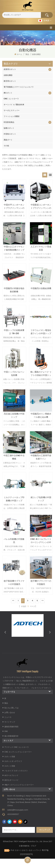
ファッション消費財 (12, 116)
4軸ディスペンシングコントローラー (19, 784)
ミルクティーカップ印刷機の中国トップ (14, 499)
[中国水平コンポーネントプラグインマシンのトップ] (14, 192)
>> (43, 600)
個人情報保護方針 (11, 736)
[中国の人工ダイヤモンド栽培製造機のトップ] (14, 233)
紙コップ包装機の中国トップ (41, 499)
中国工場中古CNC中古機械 (14, 457)
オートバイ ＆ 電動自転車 (14, 104)
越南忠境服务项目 (11, 726)
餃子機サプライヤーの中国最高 (41, 582)
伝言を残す (27, 860)
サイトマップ (9, 722)
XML (6, 731)
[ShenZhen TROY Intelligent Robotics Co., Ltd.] (27, 6)
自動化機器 (8, 75)
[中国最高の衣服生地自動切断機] (14, 275)
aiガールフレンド (11, 775)
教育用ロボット (10, 81)
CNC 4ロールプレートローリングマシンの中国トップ (40, 541)
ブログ (33, 846)
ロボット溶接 (9, 756)
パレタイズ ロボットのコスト (16, 770)
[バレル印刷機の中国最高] (14, 526)
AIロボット (8, 93)
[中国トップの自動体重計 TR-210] (14, 317)
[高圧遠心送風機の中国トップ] (14, 400)
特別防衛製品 (9, 122)
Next (50, 632)
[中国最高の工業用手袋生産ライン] (41, 442)
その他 (6, 145)
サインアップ (44, 829)
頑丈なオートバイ (11, 780)
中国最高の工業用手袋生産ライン (41, 457)
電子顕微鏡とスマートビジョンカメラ (19, 87)
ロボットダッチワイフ (13, 761)
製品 (27, 54)
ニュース (7, 717)
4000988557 (13, 814)
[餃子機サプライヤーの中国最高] (41, 568)
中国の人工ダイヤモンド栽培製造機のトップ (14, 248)
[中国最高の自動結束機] (41, 275)
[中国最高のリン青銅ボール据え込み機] (41, 400)
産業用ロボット (10, 69)
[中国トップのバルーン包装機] (14, 359)
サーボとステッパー (12, 110)
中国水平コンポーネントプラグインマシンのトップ (14, 206)
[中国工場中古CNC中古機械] (14, 442)
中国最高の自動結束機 (41, 288)
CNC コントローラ (11, 98)
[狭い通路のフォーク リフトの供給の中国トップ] (41, 359)
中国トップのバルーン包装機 (14, 373)
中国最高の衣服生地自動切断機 (14, 290)
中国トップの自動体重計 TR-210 (14, 332)
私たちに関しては (11, 708)
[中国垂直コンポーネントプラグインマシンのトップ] (41, 192)
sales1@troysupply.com (17, 810)
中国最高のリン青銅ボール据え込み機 (41, 415)
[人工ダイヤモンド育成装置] (41, 233)
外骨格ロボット (10, 134)
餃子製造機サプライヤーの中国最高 (14, 582)
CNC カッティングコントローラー (18, 752)
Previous (5, 632)
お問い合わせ (9, 712)
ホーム (19, 54)
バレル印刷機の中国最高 (14, 541)
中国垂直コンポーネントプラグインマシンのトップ (41, 206)
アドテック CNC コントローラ (16, 747)
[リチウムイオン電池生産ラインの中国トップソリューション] (41, 317)
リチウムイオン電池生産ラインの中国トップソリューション (41, 332)
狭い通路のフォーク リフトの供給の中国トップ (40, 373)
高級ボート (8, 140)
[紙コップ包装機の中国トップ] (41, 484)
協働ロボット (9, 128)
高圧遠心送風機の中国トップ (14, 415)
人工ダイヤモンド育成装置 (41, 248)
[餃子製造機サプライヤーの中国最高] (14, 568)
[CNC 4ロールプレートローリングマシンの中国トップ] (41, 526)
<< (13, 600)
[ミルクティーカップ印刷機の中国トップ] (14, 484)
